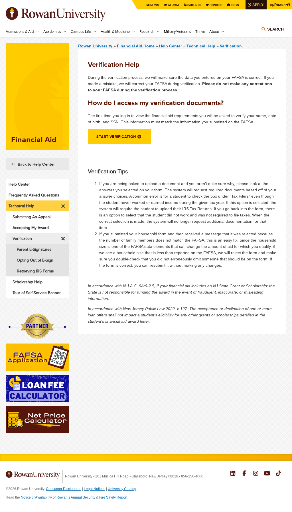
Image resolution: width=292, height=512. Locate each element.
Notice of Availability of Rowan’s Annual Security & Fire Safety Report (74, 497)
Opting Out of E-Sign (35, 260)
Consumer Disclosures (63, 489)
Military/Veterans (177, 31)
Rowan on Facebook (244, 474)
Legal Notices (94, 489)
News (154, 5)
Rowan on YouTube (267, 474)
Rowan (277, 4)
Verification (231, 46)
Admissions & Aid (20, 31)
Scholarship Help (27, 282)
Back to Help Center (36, 164)
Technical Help (200, 46)
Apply (257, 5)
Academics (52, 31)
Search (275, 29)
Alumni (173, 5)
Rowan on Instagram (255, 474)
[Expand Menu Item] (63, 204)
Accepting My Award (31, 227)
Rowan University (64, 14)
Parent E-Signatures (34, 249)
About (214, 31)
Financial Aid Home (136, 46)
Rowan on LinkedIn (232, 474)
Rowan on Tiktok (278, 474)
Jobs (235, 5)
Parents (194, 5)
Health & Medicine (115, 31)
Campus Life (81, 31)
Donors (216, 5)
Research (146, 31)
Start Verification (116, 136)
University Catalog (122, 489)
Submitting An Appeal (31, 217)
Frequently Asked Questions (34, 195)
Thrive (200, 31)
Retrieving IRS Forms (35, 271)
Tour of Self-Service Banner (37, 293)
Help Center (170, 46)
